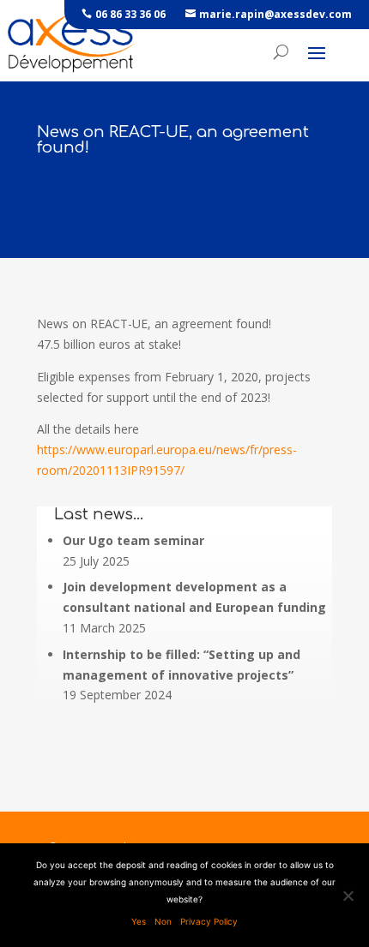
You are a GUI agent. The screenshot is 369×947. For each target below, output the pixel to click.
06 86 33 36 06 (130, 14)
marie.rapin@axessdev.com (275, 14)
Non (163, 921)
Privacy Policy (209, 921)
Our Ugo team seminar (133, 540)
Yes (138, 921)
